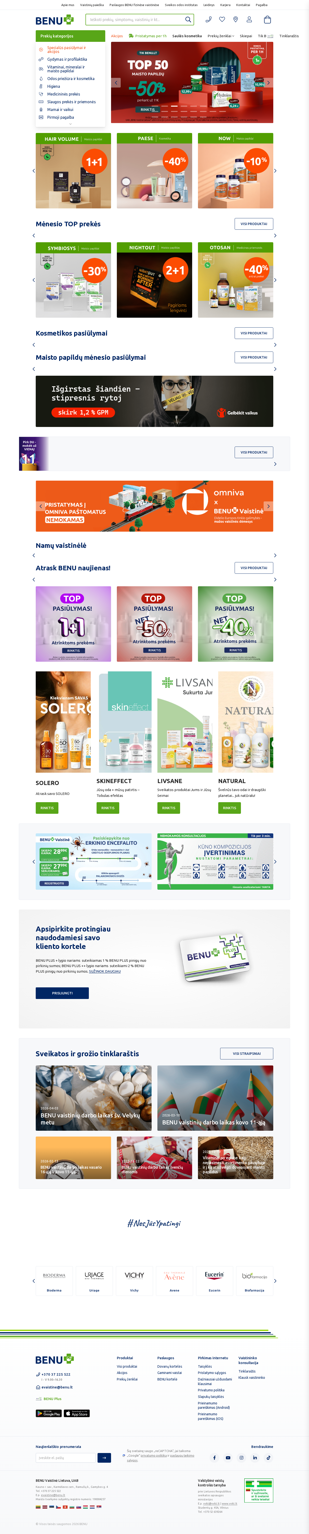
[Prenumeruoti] (104, 1458)
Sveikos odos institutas (181, 5)
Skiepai (246, 36)
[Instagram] (241, 1458)
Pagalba (261, 5)
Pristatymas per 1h (150, 36)
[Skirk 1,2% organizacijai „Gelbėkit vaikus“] (154, 401)
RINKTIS (47, 808)
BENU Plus (269, 36)
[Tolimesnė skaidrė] (268, 83)
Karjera (225, 5)
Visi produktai (127, 1366)
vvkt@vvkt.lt (211, 1503)
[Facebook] (214, 1458)
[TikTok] (268, 1458)
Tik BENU (266, 36)
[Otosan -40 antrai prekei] (154, 280)
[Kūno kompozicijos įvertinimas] (215, 861)
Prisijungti (62, 993)
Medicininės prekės (63, 94)
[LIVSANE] (184, 722)
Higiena (53, 86)
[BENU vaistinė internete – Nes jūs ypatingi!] (55, 1359)
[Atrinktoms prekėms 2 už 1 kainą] (73, 624)
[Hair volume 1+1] (73, 170)
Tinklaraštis (289, 36)
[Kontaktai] (208, 19)
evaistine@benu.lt (57, 1387)
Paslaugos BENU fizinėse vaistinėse (134, 5)
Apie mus (67, 5)
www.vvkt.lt (229, 1503)
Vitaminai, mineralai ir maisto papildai (66, 69)
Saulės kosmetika (187, 36)
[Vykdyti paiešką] (188, 19)
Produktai (125, 1358)
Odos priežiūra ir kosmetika (71, 78)
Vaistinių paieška (92, 5)
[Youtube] (228, 1458)
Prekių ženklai (219, 36)
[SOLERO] (63, 722)
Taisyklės (205, 1366)
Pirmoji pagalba (60, 117)
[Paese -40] (154, 170)
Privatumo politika (211, 1390)
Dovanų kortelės (169, 1366)
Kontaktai (243, 5)
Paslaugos (165, 1358)
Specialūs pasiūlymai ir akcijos (66, 49)
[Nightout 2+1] (73, 280)
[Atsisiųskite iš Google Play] (49, 1413)
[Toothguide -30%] (235, 280)
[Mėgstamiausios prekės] (222, 19)
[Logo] (258, 1496)
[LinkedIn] (255, 1458)
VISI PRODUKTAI (254, 224)
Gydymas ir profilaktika (67, 59)
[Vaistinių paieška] (235, 19)
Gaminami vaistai (169, 1373)
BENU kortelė (167, 1379)
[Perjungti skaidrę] (155, 106)
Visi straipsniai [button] (247, 1054)
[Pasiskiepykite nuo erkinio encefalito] (94, 861)
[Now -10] (235, 170)
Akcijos (117, 36)
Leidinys (209, 5)
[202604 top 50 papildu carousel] (192, 82)
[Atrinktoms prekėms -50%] (154, 624)
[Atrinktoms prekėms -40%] (235, 624)
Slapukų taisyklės (211, 1397)
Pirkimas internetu (213, 1358)
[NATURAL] (245, 722)
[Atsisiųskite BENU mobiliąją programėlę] (154, 506)
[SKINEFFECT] (124, 722)
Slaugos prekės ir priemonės (71, 102)
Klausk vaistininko (252, 1378)
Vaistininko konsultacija (248, 1360)
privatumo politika (154, 1455)
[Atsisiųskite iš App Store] (77, 1413)
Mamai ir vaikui (60, 109)
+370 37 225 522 (56, 1376)
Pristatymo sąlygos (212, 1373)
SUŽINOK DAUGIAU (105, 971)
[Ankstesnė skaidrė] (116, 83)
